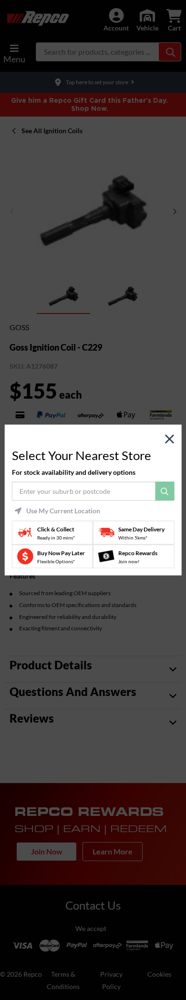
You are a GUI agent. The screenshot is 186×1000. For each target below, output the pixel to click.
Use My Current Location (63, 510)
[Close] (169, 439)
